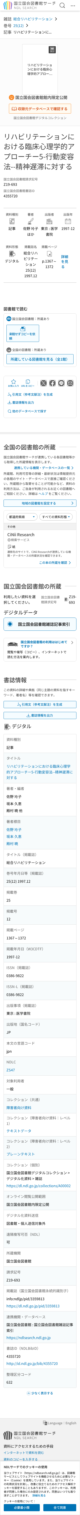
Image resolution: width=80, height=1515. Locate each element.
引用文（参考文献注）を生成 (32, 394)
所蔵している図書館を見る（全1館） (40, 359)
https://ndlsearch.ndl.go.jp (28, 1337)
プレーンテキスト (20, 1154)
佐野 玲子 (14, 829)
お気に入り (13, 385)
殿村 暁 (12, 843)
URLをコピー (27, 385)
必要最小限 (22, 1507)
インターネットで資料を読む (24, 1452)
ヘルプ (43, 493)
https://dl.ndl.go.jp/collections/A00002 (38, 1185)
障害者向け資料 (18, 1107)
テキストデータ (18, 1130)
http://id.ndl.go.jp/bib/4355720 (32, 1363)
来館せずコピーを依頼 (22, 336)
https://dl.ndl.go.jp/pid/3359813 (33, 1305)
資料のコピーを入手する (21, 1459)
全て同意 (60, 1507)
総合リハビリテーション (32, 18)
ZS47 (10, 1070)
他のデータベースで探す (29, 411)
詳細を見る (64, 261)
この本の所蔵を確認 (53, 562)
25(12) (18, 25)
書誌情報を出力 (23, 402)
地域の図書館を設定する (39, 503)
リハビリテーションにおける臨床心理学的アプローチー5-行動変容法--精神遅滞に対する (39, 771)
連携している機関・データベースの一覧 (42, 467)
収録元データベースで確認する (43, 108)
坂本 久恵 (14, 836)
